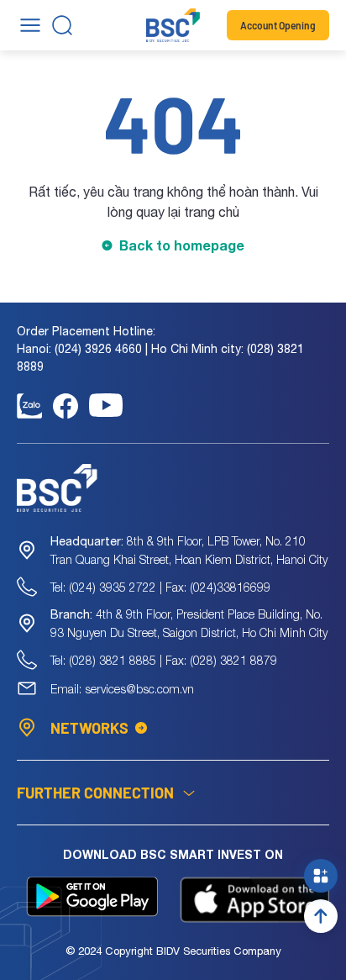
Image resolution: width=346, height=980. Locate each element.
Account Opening (278, 25)
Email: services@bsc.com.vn (122, 689)
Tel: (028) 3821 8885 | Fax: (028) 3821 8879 (163, 660)
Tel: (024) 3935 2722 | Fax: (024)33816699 (160, 587)
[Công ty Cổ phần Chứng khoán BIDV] (173, 25)
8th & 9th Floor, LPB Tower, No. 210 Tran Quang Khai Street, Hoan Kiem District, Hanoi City (189, 550)
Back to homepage (181, 245)
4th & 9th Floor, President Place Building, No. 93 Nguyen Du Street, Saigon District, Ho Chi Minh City (189, 623)
